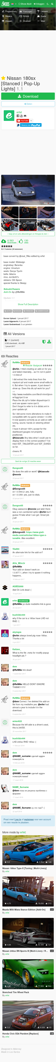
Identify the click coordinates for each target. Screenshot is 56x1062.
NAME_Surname (21, 786)
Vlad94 (16, 548)
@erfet (16, 368)
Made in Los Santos (10, 1051)
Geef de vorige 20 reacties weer (28, 461)
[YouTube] (21, 115)
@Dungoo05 (19, 488)
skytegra (17, 631)
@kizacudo (18, 437)
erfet (19, 112)
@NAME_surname (22, 755)
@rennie (17, 474)
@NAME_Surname (22, 807)
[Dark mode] (48, 3)
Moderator (25, 362)
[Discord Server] (25, 115)
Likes (26, 243)
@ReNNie (17, 566)
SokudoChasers (12, 288)
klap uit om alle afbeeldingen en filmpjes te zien (28, 233)
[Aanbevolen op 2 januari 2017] (3, 78)
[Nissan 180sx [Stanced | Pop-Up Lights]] (28, 190)
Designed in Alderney (11, 1048)
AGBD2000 (18, 586)
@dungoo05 (19, 532)
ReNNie (16, 362)
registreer (29, 819)
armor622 (17, 721)
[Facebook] (18, 115)
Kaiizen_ (17, 649)
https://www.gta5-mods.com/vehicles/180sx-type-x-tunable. (30, 535)
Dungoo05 (18, 467)
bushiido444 (19, 614)
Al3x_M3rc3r (19, 563)
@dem (16, 701)
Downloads (11, 243)
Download (30, 96)
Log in (18, 819)
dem (15, 666)
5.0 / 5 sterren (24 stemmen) (12, 249)
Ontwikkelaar (23, 601)
